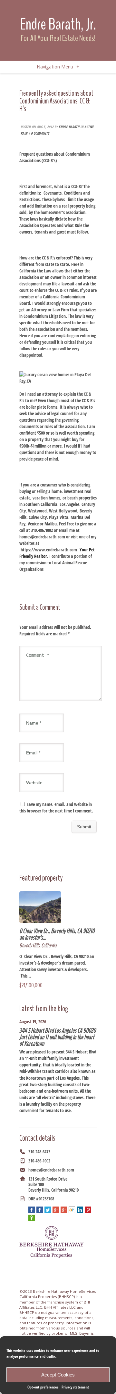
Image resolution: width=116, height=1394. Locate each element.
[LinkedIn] (80, 1210)
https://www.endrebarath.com (49, 550)
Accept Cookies (58, 1374)
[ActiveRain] (72, 1210)
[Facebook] (31, 1210)
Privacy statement (75, 1387)
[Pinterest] (88, 1210)
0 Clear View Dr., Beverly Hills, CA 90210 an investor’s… (56, 934)
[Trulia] (31, 1218)
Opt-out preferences (42, 1387)
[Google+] (56, 1210)
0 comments (40, 133)
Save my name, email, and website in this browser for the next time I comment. (56, 807)
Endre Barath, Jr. (58, 24)
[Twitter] (47, 1210)
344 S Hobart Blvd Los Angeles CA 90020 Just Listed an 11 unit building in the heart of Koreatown (57, 1037)
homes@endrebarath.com (51, 1170)
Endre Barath (69, 126)
